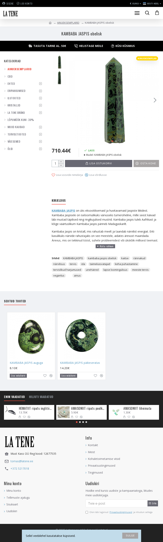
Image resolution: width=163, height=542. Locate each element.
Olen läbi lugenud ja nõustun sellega (120, 512)
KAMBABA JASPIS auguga (26, 363)
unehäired (92, 269)
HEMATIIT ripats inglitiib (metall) (36, 408)
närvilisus (59, 264)
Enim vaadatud (14, 397)
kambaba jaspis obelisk (102, 258)
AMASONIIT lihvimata (137, 408)
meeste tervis (140, 269)
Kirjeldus (59, 200)
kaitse (125, 258)
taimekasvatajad (100, 264)
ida (83, 264)
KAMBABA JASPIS (63, 210)
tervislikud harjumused (67, 269)
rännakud (139, 258)
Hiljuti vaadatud (41, 397)
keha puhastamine (126, 264)
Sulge (130, 535)
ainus (77, 275)
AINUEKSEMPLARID (68, 22)
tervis (73, 264)
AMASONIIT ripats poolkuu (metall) (88, 408)
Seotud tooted (15, 301)
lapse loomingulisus (115, 269)
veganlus (58, 275)
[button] (73, 100)
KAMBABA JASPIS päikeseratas (80, 363)
